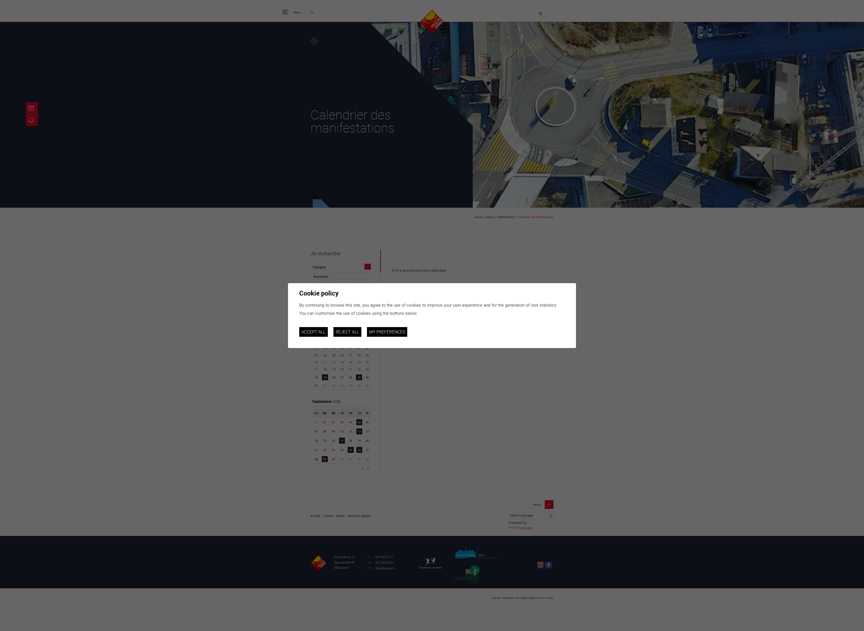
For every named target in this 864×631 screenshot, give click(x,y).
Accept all (314, 332)
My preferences (387, 332)
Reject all (347, 332)
